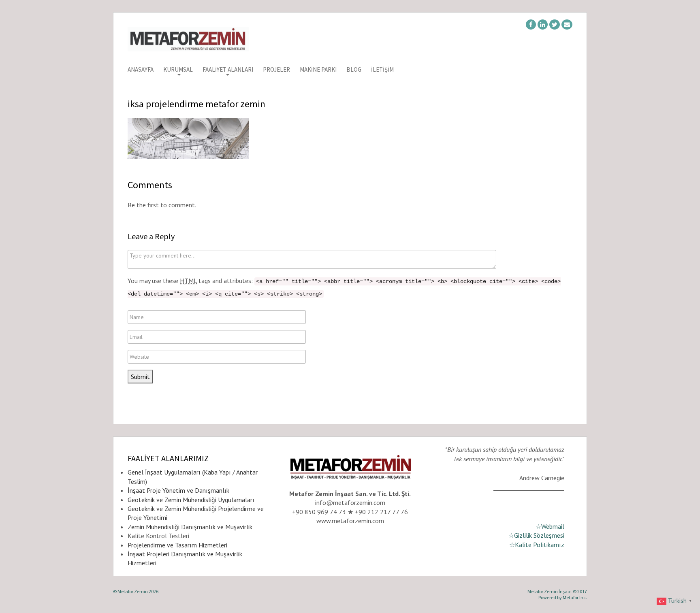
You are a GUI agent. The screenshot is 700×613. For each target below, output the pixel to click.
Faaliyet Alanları (228, 69)
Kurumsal (178, 69)
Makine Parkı (318, 69)
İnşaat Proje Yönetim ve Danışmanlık (178, 490)
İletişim (382, 69)
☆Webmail (550, 526)
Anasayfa (141, 69)
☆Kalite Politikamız (536, 545)
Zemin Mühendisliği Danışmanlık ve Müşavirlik (190, 527)
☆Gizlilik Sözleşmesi (536, 535)
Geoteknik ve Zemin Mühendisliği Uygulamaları (191, 500)
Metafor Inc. (575, 597)
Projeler (276, 69)
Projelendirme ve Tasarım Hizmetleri (177, 545)
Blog (353, 69)
